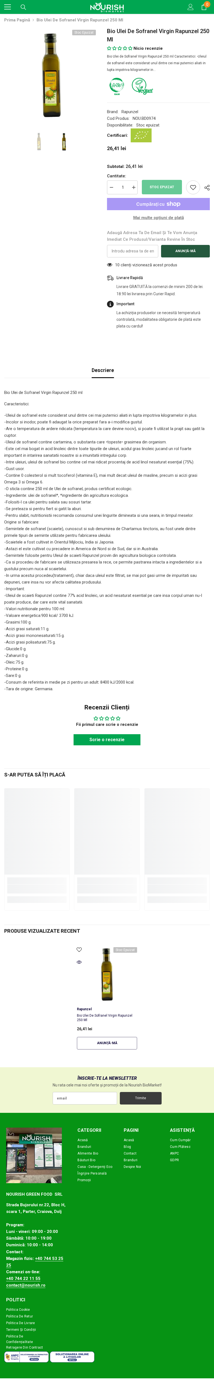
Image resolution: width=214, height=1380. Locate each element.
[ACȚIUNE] (205, 187)
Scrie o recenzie (107, 739)
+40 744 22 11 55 (23, 1278)
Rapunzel (129, 111)
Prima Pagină (17, 20)
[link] (37, 889)
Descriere (103, 370)
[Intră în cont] (191, 7)
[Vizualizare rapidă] (79, 962)
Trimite (140, 1098)
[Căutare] (23, 7)
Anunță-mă (185, 251)
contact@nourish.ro (25, 1285)
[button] (119, 48)
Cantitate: (116, 175)
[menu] (7, 7)
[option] (51, 74)
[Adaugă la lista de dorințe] (193, 187)
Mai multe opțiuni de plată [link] (158, 217)
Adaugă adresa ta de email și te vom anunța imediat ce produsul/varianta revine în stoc (152, 236)
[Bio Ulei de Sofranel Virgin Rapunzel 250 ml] (107, 973)
